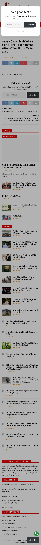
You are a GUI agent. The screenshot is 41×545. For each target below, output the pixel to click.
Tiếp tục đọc (20, 31)
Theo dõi (30, 24)
